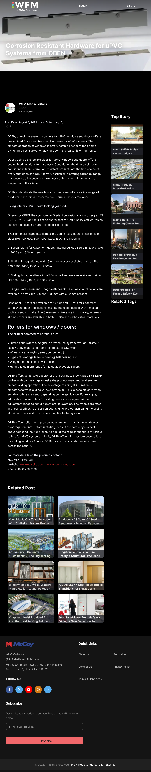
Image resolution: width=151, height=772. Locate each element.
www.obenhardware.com (61, 464)
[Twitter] (19, 689)
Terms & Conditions (90, 679)
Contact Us (85, 666)
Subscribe (120, 654)
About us (83, 654)
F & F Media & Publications (87, 764)
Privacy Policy (122, 666)
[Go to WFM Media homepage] (25, 6)
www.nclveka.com (31, 464)
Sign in (130, 6)
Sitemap (110, 764)
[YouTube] (28, 689)
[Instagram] (38, 689)
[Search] (117, 6)
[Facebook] (9, 689)
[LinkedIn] (48, 689)
